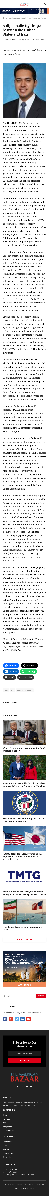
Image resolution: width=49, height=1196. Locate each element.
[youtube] (28, 1019)
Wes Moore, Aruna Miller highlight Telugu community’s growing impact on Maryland (24, 784)
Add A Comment (24, 940)
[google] (11, 1019)
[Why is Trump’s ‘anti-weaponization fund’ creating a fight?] (24, 732)
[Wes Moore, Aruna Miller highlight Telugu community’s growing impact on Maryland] (24, 767)
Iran (12, 690)
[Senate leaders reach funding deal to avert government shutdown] (24, 803)
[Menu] (4, 4)
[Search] (45, 4)
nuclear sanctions (24, 690)
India (6, 690)
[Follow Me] (17, 1019)
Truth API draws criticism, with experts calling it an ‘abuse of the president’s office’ (24, 893)
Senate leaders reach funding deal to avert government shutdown (24, 819)
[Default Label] (22, 1019)
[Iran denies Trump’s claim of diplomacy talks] (24, 911)
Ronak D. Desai (10, 40)
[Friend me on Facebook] (5, 1019)
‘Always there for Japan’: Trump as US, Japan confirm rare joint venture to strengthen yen (22, 857)
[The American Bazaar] (24, 4)
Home (5, 18)
